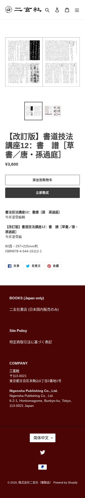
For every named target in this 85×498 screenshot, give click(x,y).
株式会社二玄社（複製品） (35, 482)
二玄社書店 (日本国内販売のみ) (34, 309)
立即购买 (42, 192)
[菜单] (77, 10)
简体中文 (41, 438)
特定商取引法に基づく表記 (30, 342)
